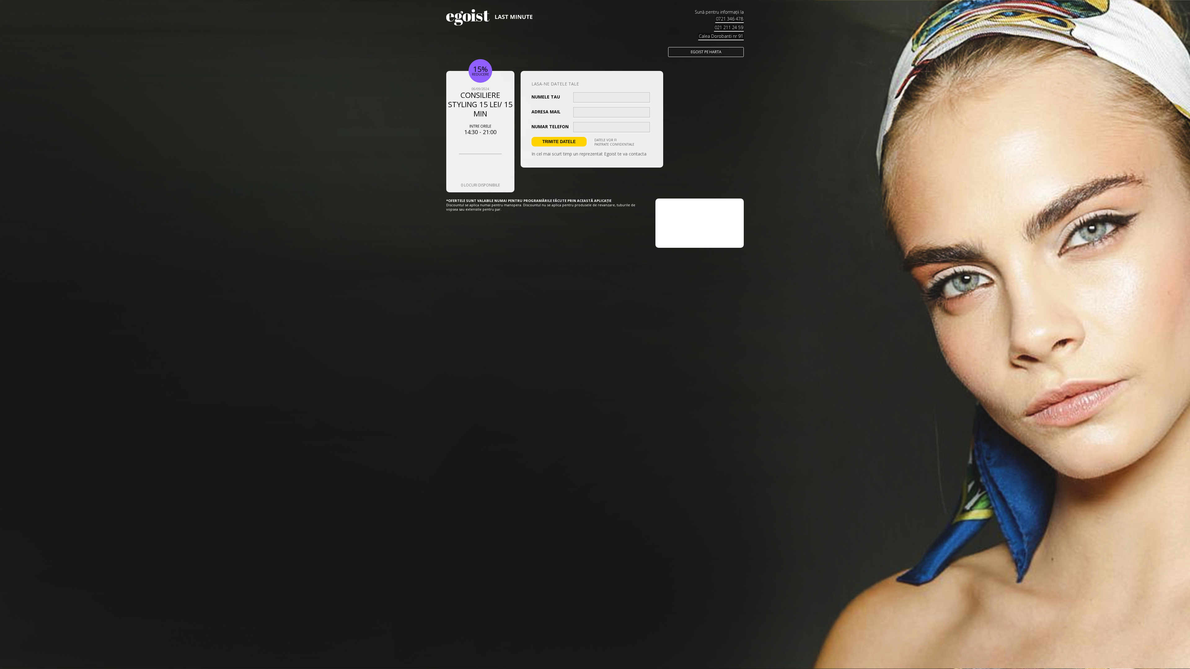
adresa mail (546, 112)
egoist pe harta (706, 52)
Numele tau (545, 97)
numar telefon (550, 126)
